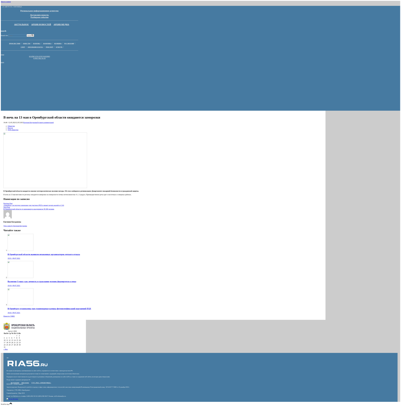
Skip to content (6, 2)
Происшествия (14, 43)
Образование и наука (35, 47)
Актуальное (21, 24)
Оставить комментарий (45, 122)
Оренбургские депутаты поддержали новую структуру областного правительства (31, 68)
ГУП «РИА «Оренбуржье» (41, 383)
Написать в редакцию (39, 56)
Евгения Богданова (30, 122)
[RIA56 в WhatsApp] (39, 60)
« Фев (5, 349)
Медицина (58, 43)
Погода (10, 128)
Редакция (15, 383)
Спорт (23, 47)
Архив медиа (61, 24)
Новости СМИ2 (9, 316)
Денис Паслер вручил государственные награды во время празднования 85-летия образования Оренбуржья (150, 69)
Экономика (47, 43)
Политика (36, 43)
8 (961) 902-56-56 (39, 58)
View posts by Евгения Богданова (15, 226)
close (2, 54)
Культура (59, 47)
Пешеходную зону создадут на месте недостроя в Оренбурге (210, 68)
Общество (26, 43)
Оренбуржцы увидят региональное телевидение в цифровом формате (90, 68)
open (2, 62)
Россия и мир (69, 43)
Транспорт (49, 47)
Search (29, 35)
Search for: (4, 35)
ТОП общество (13, 130)
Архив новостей (41, 24)
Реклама (25, 383)
